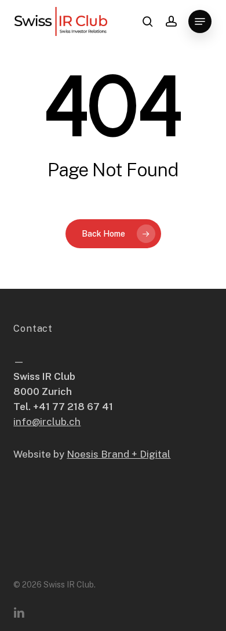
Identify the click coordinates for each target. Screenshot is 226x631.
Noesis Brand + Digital (118, 454)
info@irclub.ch (47, 421)
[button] (200, 21)
